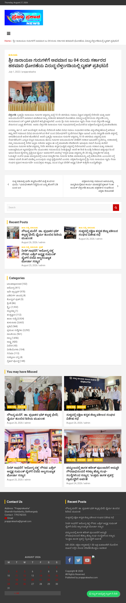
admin (42, 242)
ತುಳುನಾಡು (13, 55)
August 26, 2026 (29, 242)
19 (24, 579)
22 (48, 579)
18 (16, 579)
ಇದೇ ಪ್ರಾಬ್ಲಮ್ (13, 291)
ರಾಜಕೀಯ (11, 334)
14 (40, 575)
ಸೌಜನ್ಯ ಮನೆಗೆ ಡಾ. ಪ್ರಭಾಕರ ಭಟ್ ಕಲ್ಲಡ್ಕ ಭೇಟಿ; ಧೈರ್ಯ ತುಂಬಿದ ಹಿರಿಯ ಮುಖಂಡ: (42, 234)
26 (24, 584)
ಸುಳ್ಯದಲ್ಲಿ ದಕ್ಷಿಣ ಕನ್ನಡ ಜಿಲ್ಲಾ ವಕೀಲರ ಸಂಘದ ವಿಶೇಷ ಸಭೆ (98, 232)
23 (56, 579)
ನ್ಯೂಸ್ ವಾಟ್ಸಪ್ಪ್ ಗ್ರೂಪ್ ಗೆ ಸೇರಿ (104, 593)
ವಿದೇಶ (10, 345)
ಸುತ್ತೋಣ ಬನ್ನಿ (13, 357)
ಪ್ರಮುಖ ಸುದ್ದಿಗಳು (14, 330)
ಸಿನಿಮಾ (10, 353)
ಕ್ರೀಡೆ (9, 303)
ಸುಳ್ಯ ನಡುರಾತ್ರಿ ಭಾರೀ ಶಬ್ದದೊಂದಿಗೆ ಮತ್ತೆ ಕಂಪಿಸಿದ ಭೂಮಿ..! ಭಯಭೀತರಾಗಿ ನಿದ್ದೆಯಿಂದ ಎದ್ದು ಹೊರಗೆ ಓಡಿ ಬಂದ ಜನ (35, 184)
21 (40, 579)
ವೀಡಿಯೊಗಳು (13, 349)
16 (56, 575)
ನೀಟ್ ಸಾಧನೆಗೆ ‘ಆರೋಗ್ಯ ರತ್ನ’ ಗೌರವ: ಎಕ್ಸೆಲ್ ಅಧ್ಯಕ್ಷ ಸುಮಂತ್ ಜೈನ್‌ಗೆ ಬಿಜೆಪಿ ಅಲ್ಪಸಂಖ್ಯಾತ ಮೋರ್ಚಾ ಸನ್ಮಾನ (39, 256)
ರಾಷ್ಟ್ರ (9, 341)
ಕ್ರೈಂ (9, 307)
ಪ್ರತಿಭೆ (41, 247)
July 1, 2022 (14, 72)
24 (8, 584)
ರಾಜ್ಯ (9, 338)
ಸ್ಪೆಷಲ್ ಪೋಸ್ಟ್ (13, 361)
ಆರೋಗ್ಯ (10, 287)
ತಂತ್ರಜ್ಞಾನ (11, 314)
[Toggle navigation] (9, 33)
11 (16, 575)
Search (116, 207)
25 (16, 584)
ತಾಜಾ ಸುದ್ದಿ (25, 228)
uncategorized (14, 284)
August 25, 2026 (29, 265)
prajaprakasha (29, 72)
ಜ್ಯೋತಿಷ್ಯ (11, 311)
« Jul (16, 593)
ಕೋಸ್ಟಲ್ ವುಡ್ (13, 299)
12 (24, 575)
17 (8, 579)
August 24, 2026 (74, 483)
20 (32, 579)
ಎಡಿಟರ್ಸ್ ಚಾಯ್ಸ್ (14, 295)
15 (48, 575)
